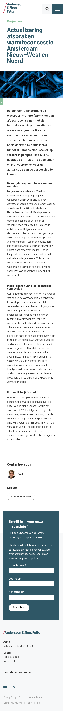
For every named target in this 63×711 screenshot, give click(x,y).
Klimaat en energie (21, 497)
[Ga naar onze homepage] (33, 632)
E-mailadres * (17, 565)
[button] (47, 9)
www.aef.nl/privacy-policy (23, 558)
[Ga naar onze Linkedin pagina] (13, 686)
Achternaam (16, 592)
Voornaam (15, 579)
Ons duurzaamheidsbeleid (31, 697)
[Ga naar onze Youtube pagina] (5, 686)
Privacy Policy (10, 697)
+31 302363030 (11, 657)
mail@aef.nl (9, 661)
